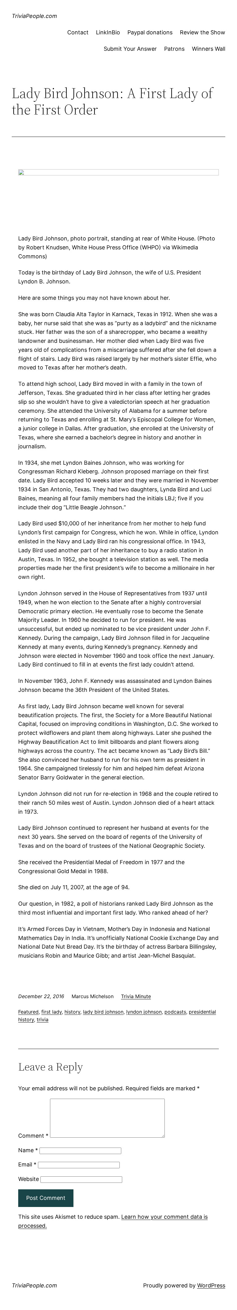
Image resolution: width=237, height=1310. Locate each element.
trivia (42, 1019)
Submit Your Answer (130, 48)
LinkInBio (108, 32)
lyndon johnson (144, 1012)
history (72, 1012)
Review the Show (202, 32)
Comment (33, 1135)
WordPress (211, 1285)
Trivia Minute (136, 996)
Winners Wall (208, 48)
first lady (51, 1012)
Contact (78, 32)
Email (27, 1164)
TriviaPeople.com (34, 16)
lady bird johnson (103, 1012)
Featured (28, 1012)
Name (28, 1150)
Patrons (174, 48)
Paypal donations (150, 32)
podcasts (175, 1012)
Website (28, 1179)
